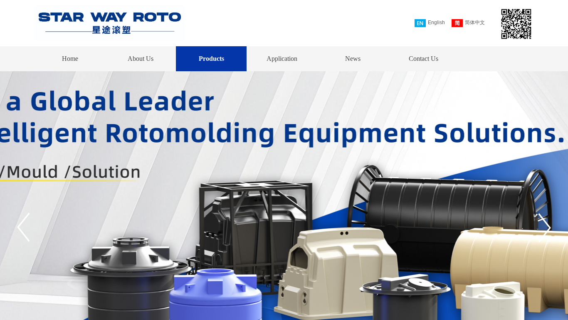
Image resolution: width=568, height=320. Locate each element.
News (353, 58)
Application (282, 58)
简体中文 (475, 22)
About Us (140, 58)
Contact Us (423, 58)
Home (70, 58)
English (436, 22)
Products (211, 58)
